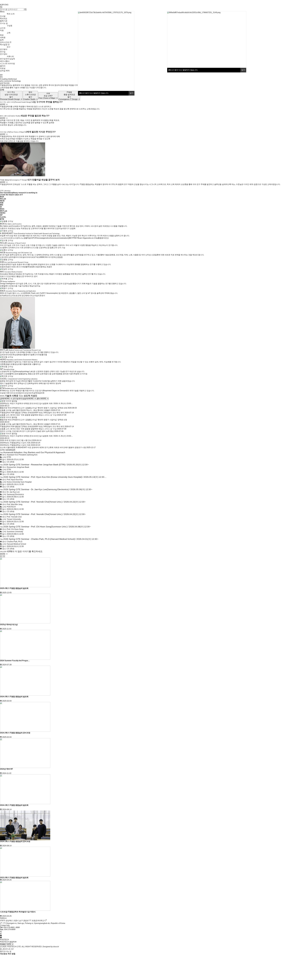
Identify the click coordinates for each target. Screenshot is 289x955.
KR (1, 75)
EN (1, 77)
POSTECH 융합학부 (8, 942)
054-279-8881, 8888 (11, 927)
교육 (8, 33)
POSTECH (4, 940)
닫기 (243, 70)
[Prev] (1, 556)
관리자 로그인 (8, 949)
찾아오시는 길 (5, 951)
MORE (3, 104)
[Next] (4, 556)
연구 (8, 47)
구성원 (9, 26)
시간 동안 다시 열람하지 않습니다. (183, 70)
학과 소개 (10, 14)
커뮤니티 (10, 56)
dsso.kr (56, 947)
